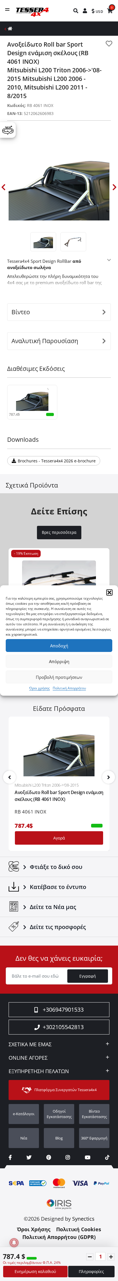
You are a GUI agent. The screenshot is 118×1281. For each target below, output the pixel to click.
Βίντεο (20, 312)
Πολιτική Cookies (78, 1229)
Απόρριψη (59, 661)
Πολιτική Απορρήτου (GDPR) (59, 1237)
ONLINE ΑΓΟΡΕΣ (28, 1058)
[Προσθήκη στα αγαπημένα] (109, 43)
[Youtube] (87, 1157)
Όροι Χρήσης (33, 1229)
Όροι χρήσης (39, 688)
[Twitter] (29, 1157)
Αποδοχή (59, 646)
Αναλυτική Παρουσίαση (44, 341)
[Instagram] (68, 1157)
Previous (3, 187)
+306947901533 (63, 1009)
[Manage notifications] (14, 1242)
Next (114, 187)
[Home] (10, 28)
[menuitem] (76, 10)
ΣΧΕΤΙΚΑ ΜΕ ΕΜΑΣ (30, 1044)
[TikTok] (107, 1157)
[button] (109, 592)
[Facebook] (10, 1157)
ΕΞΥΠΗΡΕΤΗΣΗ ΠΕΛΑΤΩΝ (39, 1071)
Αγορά (59, 838)
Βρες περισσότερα (59, 532)
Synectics (83, 1218)
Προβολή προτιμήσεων (59, 677)
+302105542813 (63, 1027)
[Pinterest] (48, 1157)
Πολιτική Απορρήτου (69, 688)
